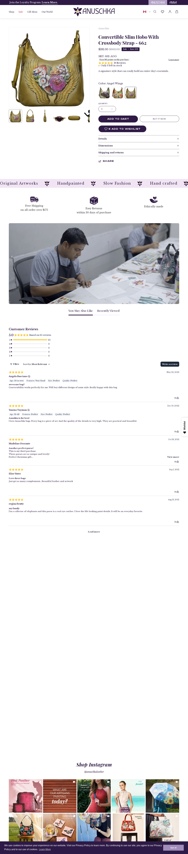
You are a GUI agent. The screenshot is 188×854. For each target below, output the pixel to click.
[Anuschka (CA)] (94, 11)
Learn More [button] (45, 849)
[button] (32, 11)
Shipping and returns (111, 152)
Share (108, 161)
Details (102, 138)
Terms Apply (57, 2)
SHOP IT (25, 796)
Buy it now (159, 119)
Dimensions (105, 145)
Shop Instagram (94, 764)
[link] (25, 796)
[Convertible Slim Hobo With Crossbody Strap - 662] (15, 115)
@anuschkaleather (94, 771)
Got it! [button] (173, 848)
